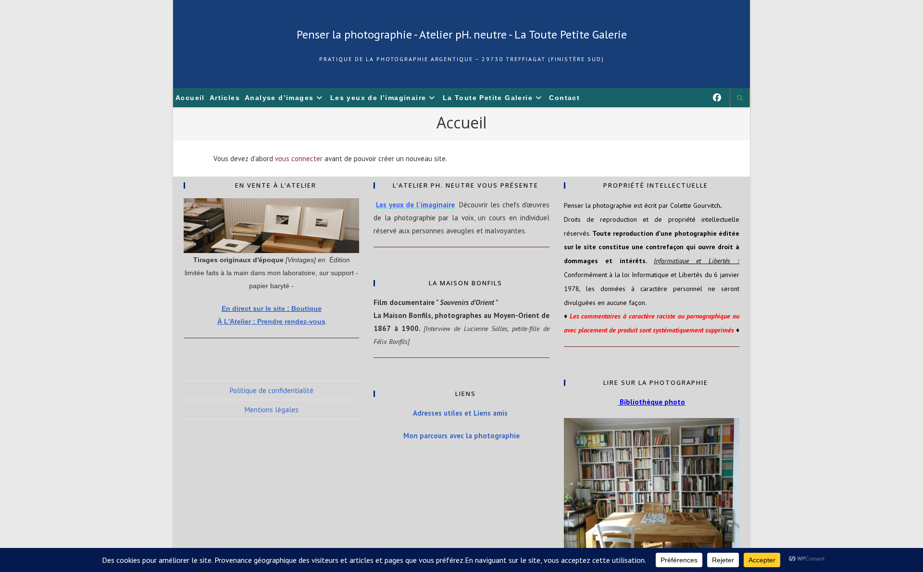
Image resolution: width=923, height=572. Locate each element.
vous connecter (299, 158)
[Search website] (740, 98)
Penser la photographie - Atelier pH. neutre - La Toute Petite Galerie (462, 34)
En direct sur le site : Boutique (272, 308)
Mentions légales (272, 409)
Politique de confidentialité (271, 390)
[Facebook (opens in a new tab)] (717, 97)
